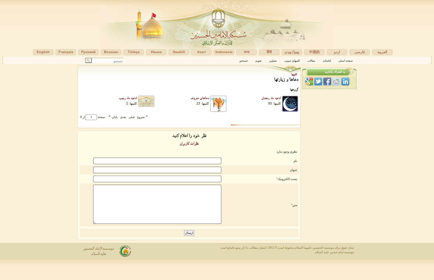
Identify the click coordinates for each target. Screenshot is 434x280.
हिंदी (269, 52)
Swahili (179, 52)
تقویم (258, 60)
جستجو (244, 60)
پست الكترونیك (287, 179)
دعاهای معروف (200, 99)
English (43, 52)
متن (294, 205)
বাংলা (247, 52)
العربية (382, 52)
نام (295, 161)
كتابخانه (327, 60)
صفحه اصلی (346, 60)
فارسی (359, 52)
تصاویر (273, 60)
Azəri (201, 52)
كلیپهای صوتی (292, 60)
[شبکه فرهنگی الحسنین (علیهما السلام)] (217, 28)
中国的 (314, 52)
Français (66, 52)
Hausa (156, 52)
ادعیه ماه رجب (128, 99)
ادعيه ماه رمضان (271, 99)
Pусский (88, 52)
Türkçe (134, 52)
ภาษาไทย (292, 53)
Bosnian (111, 52)
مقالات (311, 60)
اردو (337, 52)
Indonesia (224, 52)
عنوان (293, 170)
